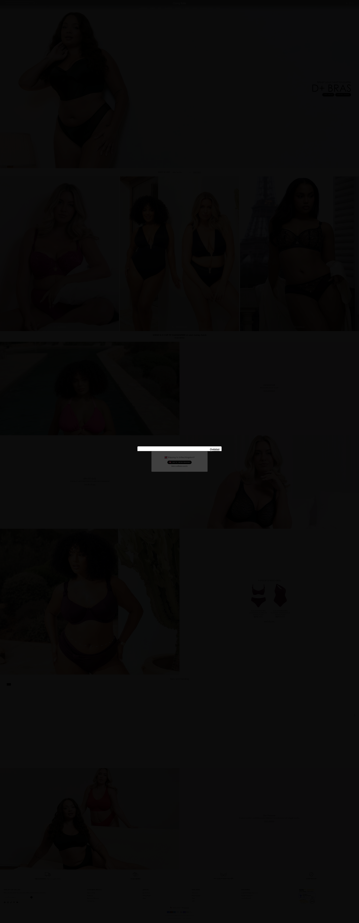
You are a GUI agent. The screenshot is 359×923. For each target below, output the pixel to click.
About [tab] (207, 456)
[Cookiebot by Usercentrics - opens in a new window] (211, 449)
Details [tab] (179, 456)
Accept (206, 472)
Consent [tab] (151, 456)
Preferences (178, 472)
